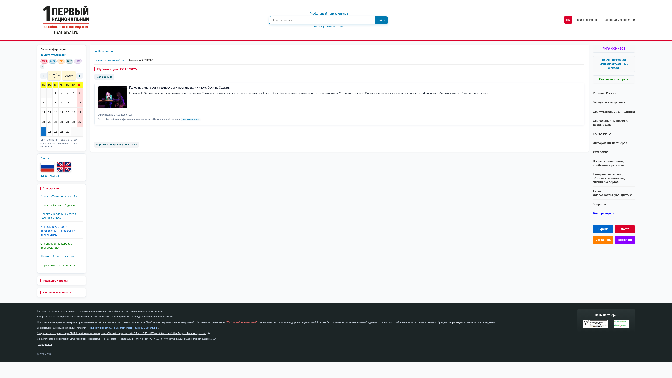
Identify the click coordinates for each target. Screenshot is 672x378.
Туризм (603, 229)
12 (79, 102)
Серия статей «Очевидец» (57, 265)
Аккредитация (45, 344)
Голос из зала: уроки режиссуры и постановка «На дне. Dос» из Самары (179, 87)
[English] (64, 167)
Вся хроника (104, 76)
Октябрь (53, 76)
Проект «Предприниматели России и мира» (58, 215)
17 (67, 112)
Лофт (625, 229)
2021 (77, 61)
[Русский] (47, 167)
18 (73, 112)
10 (67, 102)
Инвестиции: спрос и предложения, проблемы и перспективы (57, 230)
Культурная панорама (57, 292)
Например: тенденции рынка (328, 26)
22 (55, 122)
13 (43, 112)
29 (55, 131)
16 (61, 112)
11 (73, 102)
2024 (52, 61)
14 (49, 112)
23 (61, 122)
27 (43, 131)
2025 (44, 61)
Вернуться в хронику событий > (116, 144)
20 (43, 122)
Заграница (603, 239)
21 (49, 122)
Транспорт (624, 239)
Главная (98, 60)
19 (79, 112)
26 (79, 122)
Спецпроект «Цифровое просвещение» (56, 245)
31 (67, 131)
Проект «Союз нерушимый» (58, 196)
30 (61, 131)
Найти (381, 20)
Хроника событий (116, 60)
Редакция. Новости (55, 280)
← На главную (103, 51)
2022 (69, 61)
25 (73, 122)
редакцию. (457, 322)
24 (67, 122)
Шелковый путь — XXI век (57, 256)
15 (55, 112)
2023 (61, 61)
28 (49, 131)
